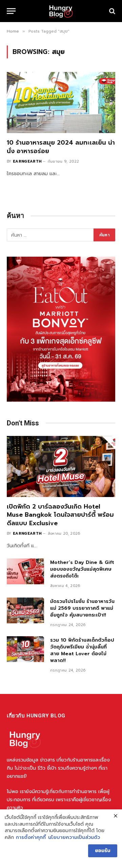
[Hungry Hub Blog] (61, 11)
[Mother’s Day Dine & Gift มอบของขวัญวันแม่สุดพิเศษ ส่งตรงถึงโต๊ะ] (25, 571)
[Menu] (11, 11)
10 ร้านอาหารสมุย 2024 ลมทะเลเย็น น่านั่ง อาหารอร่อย (61, 146)
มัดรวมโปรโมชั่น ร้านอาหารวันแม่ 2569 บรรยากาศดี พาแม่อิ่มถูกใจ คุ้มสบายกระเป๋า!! (82, 608)
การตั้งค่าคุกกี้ (31, 837)
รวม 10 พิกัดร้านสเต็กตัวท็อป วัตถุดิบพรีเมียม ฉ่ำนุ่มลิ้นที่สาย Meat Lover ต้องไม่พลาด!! (82, 650)
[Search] (111, 11)
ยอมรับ (102, 850)
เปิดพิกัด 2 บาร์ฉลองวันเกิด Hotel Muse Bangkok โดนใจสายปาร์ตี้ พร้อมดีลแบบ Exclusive (60, 515)
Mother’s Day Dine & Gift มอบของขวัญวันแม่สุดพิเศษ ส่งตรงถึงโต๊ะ (82, 569)
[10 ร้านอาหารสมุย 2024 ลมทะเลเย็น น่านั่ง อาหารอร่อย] (61, 102)
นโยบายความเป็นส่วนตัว (74, 837)
